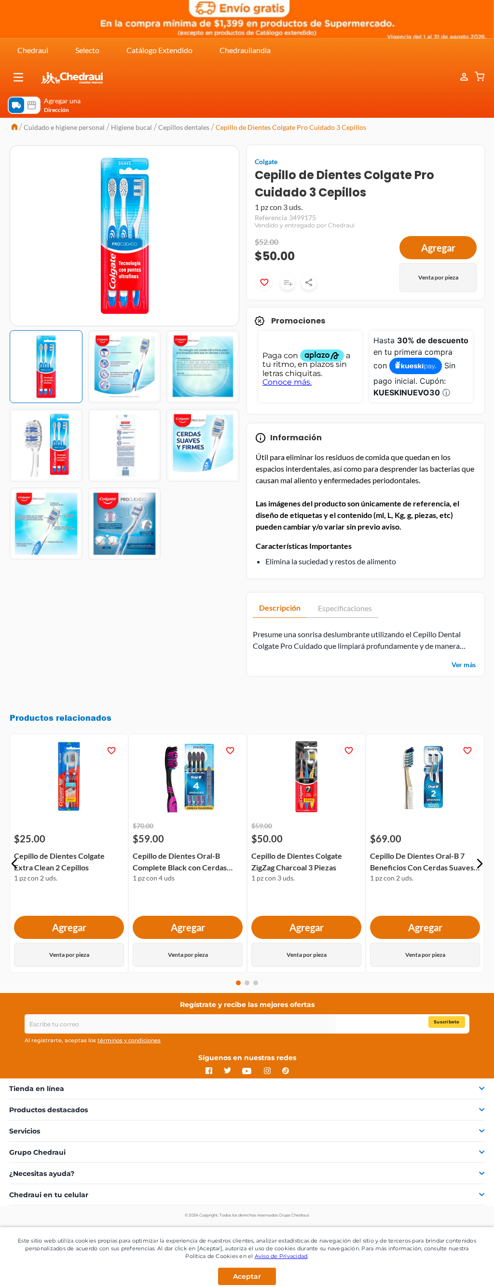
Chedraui (32, 50)
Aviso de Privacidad (281, 1256)
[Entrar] (459, 77)
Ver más (464, 664)
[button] (18, 77)
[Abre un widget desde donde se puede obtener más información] (454, 1270)
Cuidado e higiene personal (64, 127)
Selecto (87, 50)
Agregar (438, 247)
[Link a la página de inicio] (14, 128)
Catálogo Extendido (159, 50)
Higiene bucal (131, 127)
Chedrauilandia (245, 50)
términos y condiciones (129, 1040)
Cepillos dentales (183, 127)
